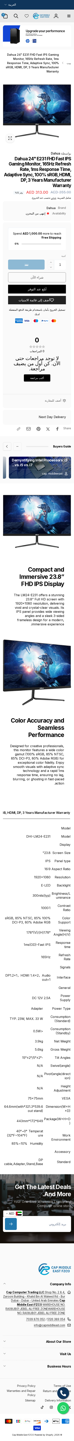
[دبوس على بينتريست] (38, 429)
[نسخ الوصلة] (19, 429)
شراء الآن (37, 277)
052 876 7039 (35, 1319)
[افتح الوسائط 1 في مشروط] (37, 110)
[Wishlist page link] (27, 16)
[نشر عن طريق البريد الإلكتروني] (28, 428)
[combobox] (13, 1213)
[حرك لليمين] (7, 111)
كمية (63, 256)
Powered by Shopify (44, 1435)
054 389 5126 (56, 1319)
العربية (12, 4)
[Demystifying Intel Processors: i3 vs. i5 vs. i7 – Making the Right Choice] (40, 468)
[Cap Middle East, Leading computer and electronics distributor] (54, 1274)
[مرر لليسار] (67, 111)
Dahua (61, 153)
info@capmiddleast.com (49, 1325)
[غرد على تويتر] (48, 429)
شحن (53, 197)
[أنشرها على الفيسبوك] (57, 429)
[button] (68, 16)
